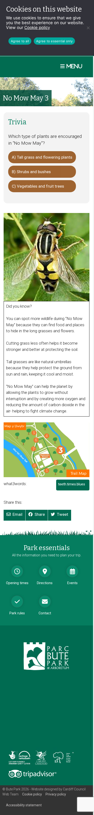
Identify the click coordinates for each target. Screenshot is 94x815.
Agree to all (20, 41)
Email (17, 514)
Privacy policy (56, 794)
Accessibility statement (24, 805)
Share (39, 514)
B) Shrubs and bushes (31, 171)
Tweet (62, 514)
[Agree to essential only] (88, 27)
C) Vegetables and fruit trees (38, 186)
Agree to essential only (54, 41)
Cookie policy (37, 27)
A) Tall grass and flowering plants (42, 157)
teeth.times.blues (73, 486)
